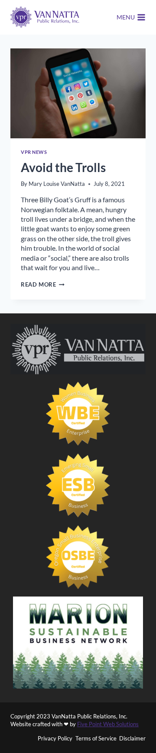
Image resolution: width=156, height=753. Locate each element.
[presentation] (78, 93)
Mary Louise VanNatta (57, 183)
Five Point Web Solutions (108, 724)
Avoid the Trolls (63, 167)
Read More (43, 284)
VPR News (34, 152)
